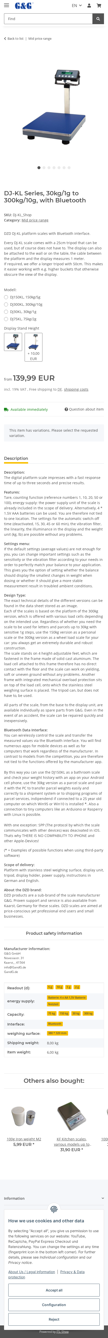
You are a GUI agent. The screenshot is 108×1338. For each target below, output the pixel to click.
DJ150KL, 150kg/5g (25, 297)
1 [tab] (38, 167)
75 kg (51, 1013)
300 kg (88, 1013)
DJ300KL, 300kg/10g (26, 304)
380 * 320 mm (57, 1033)
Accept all (54, 1290)
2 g (77, 987)
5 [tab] (59, 167)
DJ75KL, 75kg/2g (23, 319)
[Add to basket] (8, 54)
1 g (68, 987)
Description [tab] (16, 458)
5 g (50, 987)
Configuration (54, 1305)
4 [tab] (54, 167)
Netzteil (53, 1004)
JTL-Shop (63, 1331)
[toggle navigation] (6, 3)
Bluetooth (54, 1023)
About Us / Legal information (31, 1272)
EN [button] (74, 5)
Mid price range (35, 220)
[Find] (98, 18)
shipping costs (76, 389)
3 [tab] (48, 167)
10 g (59, 987)
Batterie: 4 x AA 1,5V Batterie (66, 997)
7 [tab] (69, 167)
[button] (89, 6)
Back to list (16, 38)
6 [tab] (64, 167)
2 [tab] (43, 167)
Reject (54, 1319)
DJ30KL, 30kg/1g (23, 311)
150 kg (64, 1013)
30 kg (76, 1013)
